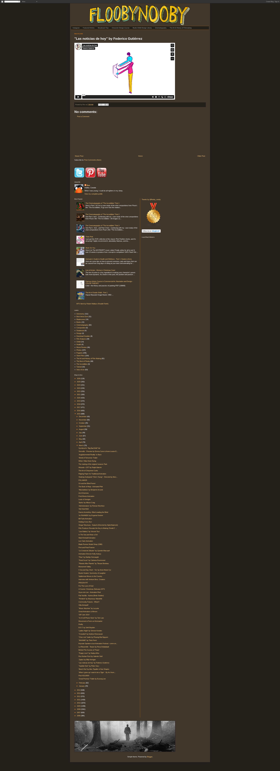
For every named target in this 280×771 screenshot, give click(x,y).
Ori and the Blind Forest (87, 483)
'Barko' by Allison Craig (87, 502)
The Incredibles (81, 364)
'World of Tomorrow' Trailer (88, 458)
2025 (79, 382)
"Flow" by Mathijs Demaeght (89, 557)
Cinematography (160, 28)
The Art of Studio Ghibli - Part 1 (97, 292)
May (80, 439)
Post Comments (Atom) (92, 160)
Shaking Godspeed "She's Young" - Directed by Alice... (98, 477)
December (83, 416)
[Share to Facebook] (105, 105)
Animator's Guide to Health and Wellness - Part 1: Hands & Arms (109, 259)
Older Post (201, 156)
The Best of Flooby (83, 361)
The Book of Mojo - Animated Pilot (91, 487)
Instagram (76, 28)
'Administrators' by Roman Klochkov (92, 506)
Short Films (80, 356)
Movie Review (81, 347)
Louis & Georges (85, 499)
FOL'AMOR (83, 480)
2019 (79, 401)
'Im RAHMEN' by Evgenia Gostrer (91, 515)
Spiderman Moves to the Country (90, 576)
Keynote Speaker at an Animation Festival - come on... (98, 643)
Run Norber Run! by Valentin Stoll (90, 656)
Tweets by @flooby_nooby (151, 199)
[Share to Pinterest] (107, 105)
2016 (79, 411)
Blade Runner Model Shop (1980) (90, 544)
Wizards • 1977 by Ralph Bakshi (90, 467)
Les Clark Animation (86, 541)
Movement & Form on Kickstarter (90, 621)
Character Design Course (120, 28)
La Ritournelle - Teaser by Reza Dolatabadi (94, 647)
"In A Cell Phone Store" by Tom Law (91, 618)
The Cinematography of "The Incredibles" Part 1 (102, 203)
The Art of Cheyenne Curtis (88, 471)
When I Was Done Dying (87, 461)
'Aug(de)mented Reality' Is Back (90, 455)
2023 (79, 388)
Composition (80, 328)
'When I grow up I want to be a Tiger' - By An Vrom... (97, 672)
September (83, 426)
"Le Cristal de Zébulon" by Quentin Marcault (94, 551)
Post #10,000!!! (84, 676)
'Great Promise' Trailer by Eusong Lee (92, 679)
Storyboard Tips (103, 28)
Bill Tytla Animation (85, 519)
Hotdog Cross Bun (85, 522)
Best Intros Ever (82, 316)
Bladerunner (80, 319)
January (82, 686)
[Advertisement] (140, 136)
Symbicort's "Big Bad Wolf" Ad (89, 448)
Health (78, 344)
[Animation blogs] (153, 226)
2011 (79, 700)
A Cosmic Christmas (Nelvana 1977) (92, 589)
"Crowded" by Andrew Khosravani (91, 634)
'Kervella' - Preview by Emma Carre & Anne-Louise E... (98, 451)
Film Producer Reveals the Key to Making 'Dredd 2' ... (98, 528)
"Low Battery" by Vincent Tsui (89, 531)
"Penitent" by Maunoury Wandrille (90, 599)
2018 (79, 404)
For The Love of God (86, 586)
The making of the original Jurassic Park (93, 464)
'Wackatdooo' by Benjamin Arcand (91, 490)
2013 (79, 693)
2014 (79, 690)
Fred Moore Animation (86, 496)
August (81, 429)
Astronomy (80, 314)
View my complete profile (93, 194)
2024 (79, 385)
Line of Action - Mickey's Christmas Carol (100, 270)
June (81, 436)
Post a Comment (83, 116)
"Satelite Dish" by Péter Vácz (89, 666)
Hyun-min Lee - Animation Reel (90, 592)
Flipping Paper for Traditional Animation (92, 474)
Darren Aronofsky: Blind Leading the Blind (93, 512)
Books (78, 322)
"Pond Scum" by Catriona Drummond (92, 560)
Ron (88, 185)
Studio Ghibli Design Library (142, 28)
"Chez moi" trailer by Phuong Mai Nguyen (93, 637)
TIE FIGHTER (84, 509)
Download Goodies (83, 336)
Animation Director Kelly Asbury (90, 554)
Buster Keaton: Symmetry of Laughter (92, 573)
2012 (79, 696)
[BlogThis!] (101, 105)
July (80, 433)
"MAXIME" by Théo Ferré (88, 640)
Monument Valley (85, 567)
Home (140, 156)
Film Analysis (81, 339)
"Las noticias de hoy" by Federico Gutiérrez (94, 663)
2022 (79, 391)
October (82, 423)
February (82, 683)
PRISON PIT (83, 583)
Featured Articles (88, 28)
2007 (79, 712)
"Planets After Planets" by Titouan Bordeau (94, 563)
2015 (79, 414)
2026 (79, 378)
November (83, 420)
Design (78, 333)
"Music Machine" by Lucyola (89, 608)
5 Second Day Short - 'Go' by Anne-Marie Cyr (95, 570)
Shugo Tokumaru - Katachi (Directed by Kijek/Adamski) (98, 525)
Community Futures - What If (89, 602)
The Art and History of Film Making (88, 358)
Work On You (90, 248)
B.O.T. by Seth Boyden (87, 627)
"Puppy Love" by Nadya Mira (89, 653)
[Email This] (99, 105)
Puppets (79, 353)
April (80, 442)
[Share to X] (103, 105)
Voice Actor (80, 370)
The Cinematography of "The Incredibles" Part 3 (102, 225)
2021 (79, 394)
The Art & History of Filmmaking (181, 28)
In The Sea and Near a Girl (88, 535)
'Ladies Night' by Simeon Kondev (90, 631)
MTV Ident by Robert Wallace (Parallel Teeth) (92, 304)
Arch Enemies (84, 493)
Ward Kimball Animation (87, 538)
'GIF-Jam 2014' (84, 615)
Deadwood (80, 330)
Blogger (149, 757)
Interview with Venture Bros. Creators (92, 579)
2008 (79, 709)
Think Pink (89, 237)
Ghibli (78, 342)
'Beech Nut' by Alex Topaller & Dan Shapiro (94, 669)
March (81, 445)
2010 (79, 703)
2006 (79, 716)
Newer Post (79, 156)
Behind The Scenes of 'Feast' (89, 650)
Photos (78, 350)
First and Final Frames (87, 547)
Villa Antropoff (83, 605)
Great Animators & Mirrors (88, 611)
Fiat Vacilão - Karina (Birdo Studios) (91, 595)
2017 (79, 407)
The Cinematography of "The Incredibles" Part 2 (102, 214)
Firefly (81, 624)
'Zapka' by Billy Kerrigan (87, 660)
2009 (79, 706)
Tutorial (79, 367)
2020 (79, 398)
